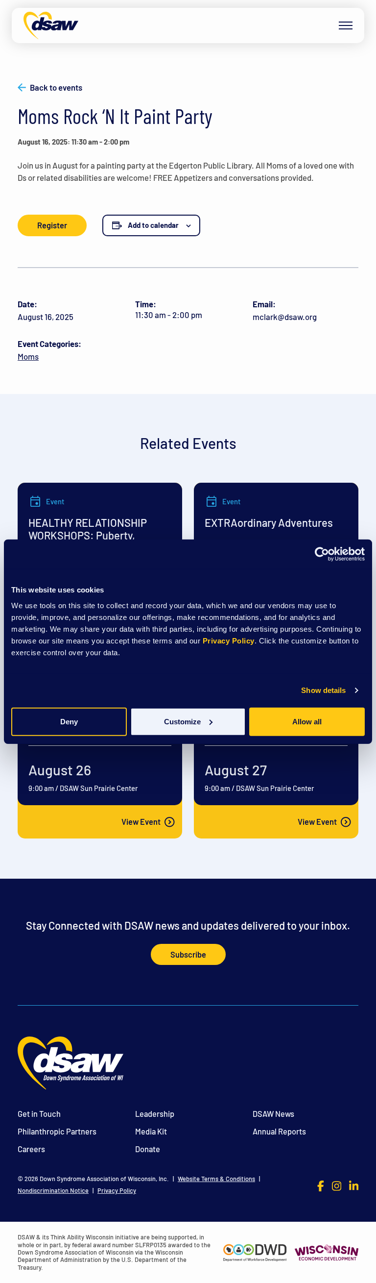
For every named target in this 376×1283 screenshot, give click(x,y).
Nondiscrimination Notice (53, 1190)
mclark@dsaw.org (285, 316)
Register (52, 225)
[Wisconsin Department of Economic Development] (255, 1251)
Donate (147, 1149)
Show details (323, 690)
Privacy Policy (229, 640)
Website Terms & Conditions (216, 1179)
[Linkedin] (353, 1185)
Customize (182, 721)
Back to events (56, 87)
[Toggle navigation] (345, 25)
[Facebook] (320, 1185)
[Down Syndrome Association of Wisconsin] (51, 25)
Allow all (307, 721)
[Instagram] (336, 1185)
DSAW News (273, 1113)
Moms (28, 356)
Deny (69, 721)
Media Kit (151, 1131)
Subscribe (188, 954)
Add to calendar (153, 225)
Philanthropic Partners (57, 1131)
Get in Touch (39, 1113)
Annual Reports (279, 1131)
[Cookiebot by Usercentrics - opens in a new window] (322, 554)
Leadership (154, 1113)
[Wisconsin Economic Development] (326, 1251)
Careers (31, 1149)
